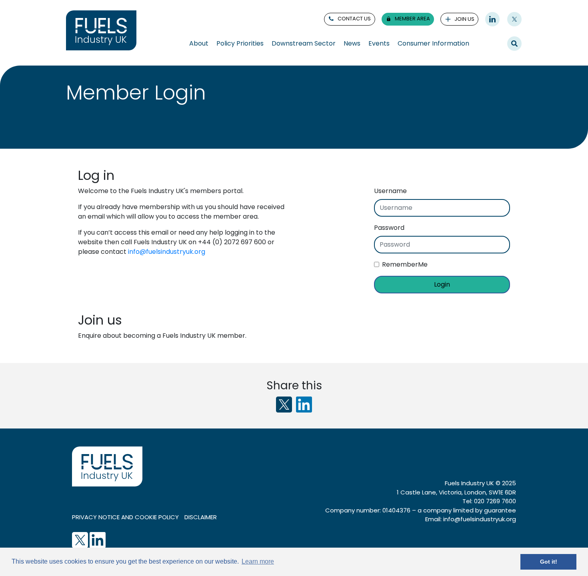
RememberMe (405, 264)
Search (514, 43)
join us (464, 19)
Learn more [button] (258, 561)
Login (442, 284)
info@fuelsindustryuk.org (166, 251)
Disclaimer (200, 517)
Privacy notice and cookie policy (125, 517)
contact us (354, 18)
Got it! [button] (548, 561)
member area (412, 18)
